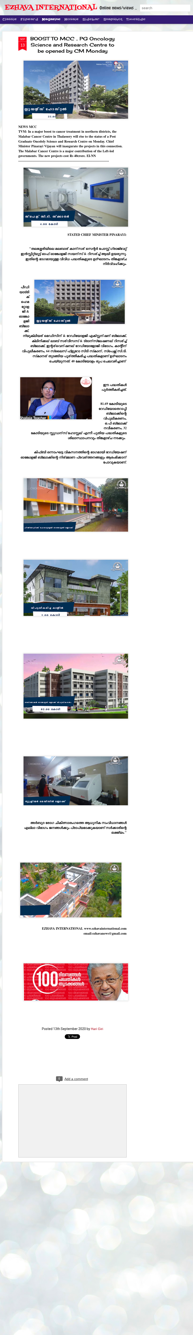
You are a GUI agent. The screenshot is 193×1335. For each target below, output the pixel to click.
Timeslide (135, 19)
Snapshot (112, 19)
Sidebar (91, 19)
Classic (9, 19)
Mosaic (71, 19)
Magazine (51, 19)
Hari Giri (97, 1029)
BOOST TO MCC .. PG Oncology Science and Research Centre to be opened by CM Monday (72, 45)
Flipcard (29, 19)
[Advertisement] (152, 111)
